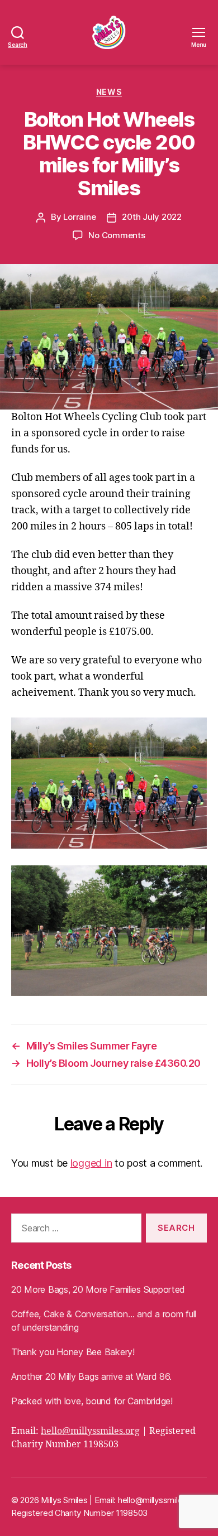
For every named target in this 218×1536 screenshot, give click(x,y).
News (109, 92)
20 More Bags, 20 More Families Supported (98, 1289)
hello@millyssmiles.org (90, 1431)
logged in (91, 1163)
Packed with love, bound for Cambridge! (92, 1401)
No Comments (116, 235)
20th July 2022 (151, 216)
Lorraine (79, 216)
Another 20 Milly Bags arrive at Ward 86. (91, 1376)
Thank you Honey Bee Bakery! (73, 1351)
